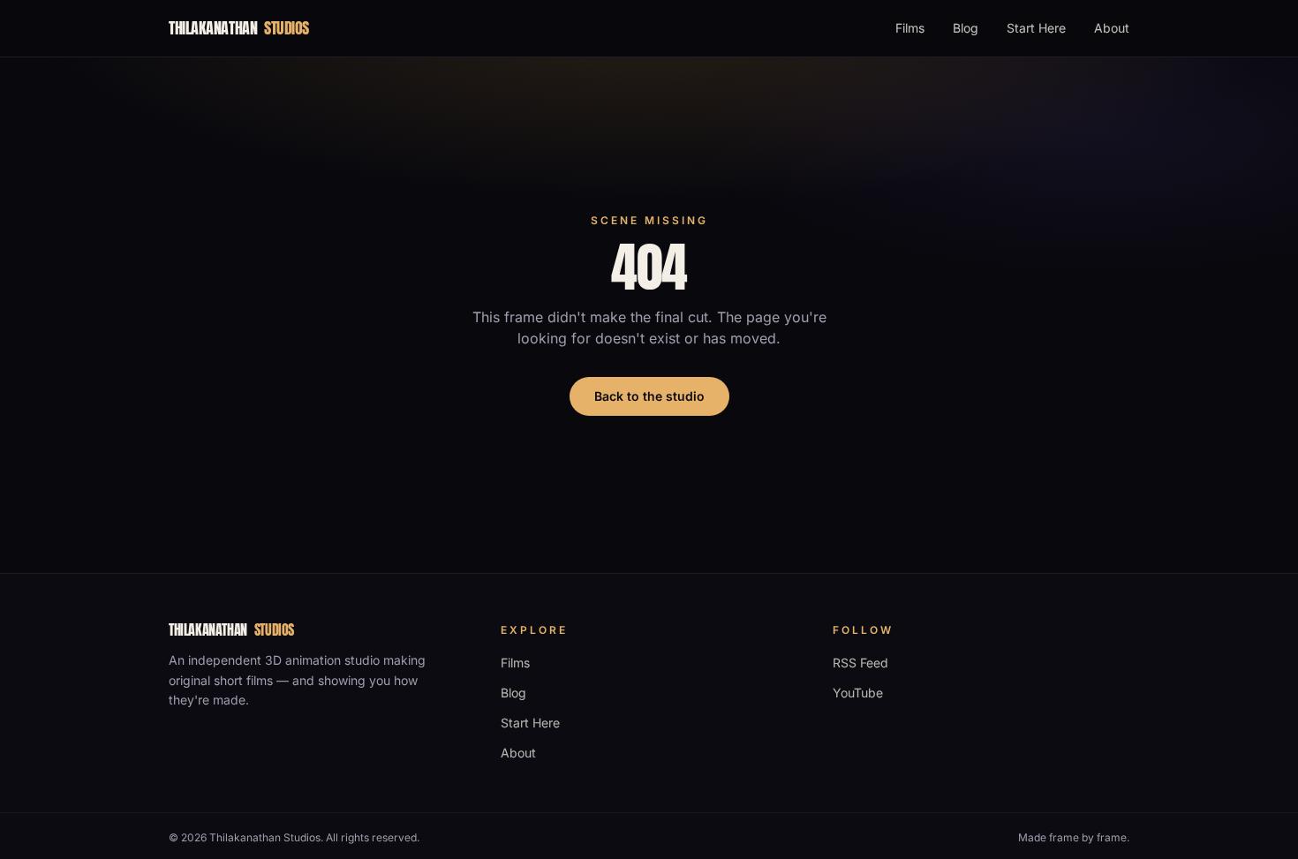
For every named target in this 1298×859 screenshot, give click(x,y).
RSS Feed (860, 662)
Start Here (1036, 27)
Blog (965, 27)
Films (909, 27)
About (1111, 27)
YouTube (858, 692)
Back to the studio (649, 395)
